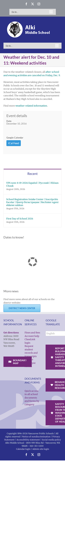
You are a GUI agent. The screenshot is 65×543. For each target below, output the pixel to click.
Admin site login (40, 449)
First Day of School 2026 (19, 218)
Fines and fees (32, 332)
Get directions (11, 332)
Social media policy (51, 439)
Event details (16, 115)
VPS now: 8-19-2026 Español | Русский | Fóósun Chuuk (32, 184)
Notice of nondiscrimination (36, 436)
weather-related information (31, 105)
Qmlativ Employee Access (30, 363)
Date (8, 121)
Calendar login (23, 449)
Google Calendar (14, 137)
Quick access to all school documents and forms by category (32, 398)
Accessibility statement (28, 439)
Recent (32, 174)
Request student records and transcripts (31, 351)
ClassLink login (30, 341)
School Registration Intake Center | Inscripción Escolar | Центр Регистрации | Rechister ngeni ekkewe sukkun (32, 202)
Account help (32, 336)
